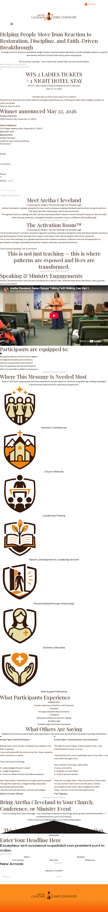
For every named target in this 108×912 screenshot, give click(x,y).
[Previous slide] (3, 868)
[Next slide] (104, 868)
